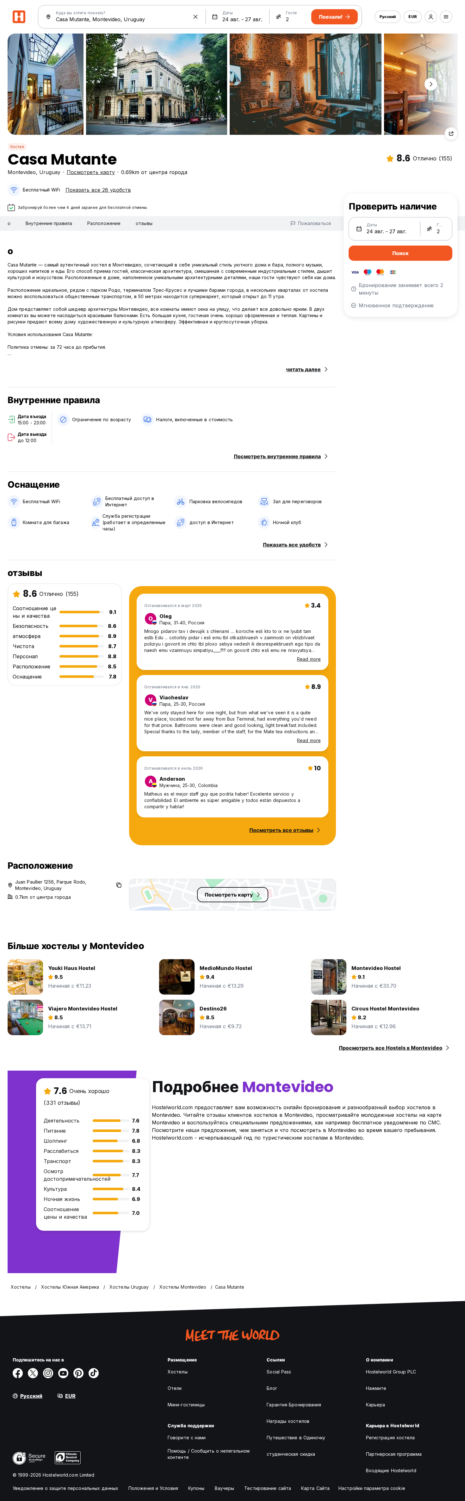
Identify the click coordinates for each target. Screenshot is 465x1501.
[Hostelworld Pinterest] (78, 1373)
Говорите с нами (187, 1437)
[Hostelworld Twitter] (33, 1373)
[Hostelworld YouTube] (63, 1373)
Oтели (175, 1388)
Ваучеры (224, 1488)
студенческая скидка (291, 1454)
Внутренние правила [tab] (49, 223)
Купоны (196, 1488)
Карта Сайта (315, 1488)
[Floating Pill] (431, 84)
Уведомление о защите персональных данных (65, 1488)
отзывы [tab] (144, 223)
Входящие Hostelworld (391, 1470)
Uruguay (49, 172)
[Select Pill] (431, 16)
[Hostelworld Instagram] (48, 1373)
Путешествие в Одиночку (296, 1437)
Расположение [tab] (104, 223)
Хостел (17, 146)
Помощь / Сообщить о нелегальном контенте (209, 1454)
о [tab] (9, 223)
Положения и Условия (153, 1488)
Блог (272, 1388)
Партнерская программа (394, 1454)
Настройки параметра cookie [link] (371, 1488)
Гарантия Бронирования (294, 1404)
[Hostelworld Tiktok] (94, 1373)
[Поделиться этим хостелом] (451, 133)
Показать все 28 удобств (98, 190)
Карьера (375, 1404)
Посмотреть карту (91, 172)
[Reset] (195, 16)
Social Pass (279, 1371)
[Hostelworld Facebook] (18, 1373)
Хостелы (178, 1371)
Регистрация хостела (390, 1437)
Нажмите (376, 1388)
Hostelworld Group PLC (391, 1371)
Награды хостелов (288, 1421)
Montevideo (22, 172)
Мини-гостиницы (186, 1404)
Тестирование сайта (267, 1488)
